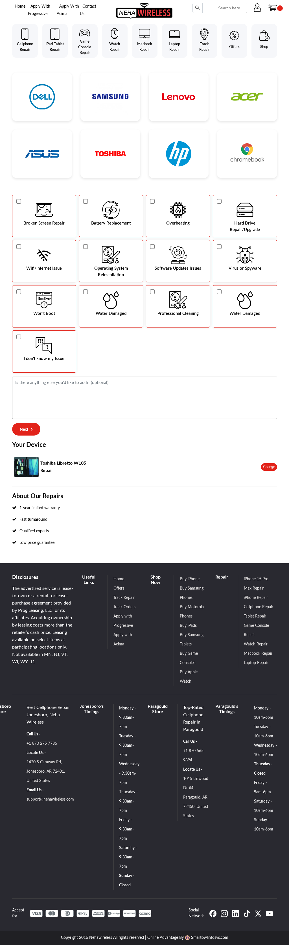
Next (24, 430)
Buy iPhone (190, 579)
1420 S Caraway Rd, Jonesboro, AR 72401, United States (46, 771)
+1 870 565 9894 (193, 755)
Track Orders (124, 607)
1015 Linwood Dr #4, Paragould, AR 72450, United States (195, 797)
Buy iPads (188, 626)
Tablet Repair (255, 616)
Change (269, 467)
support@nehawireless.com (50, 799)
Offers (118, 588)
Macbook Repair (258, 654)
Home (20, 6)
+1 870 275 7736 (42, 744)
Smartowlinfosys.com (209, 938)
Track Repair (124, 598)
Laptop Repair (256, 663)
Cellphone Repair (258, 607)
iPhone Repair (256, 598)
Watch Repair (256, 644)
